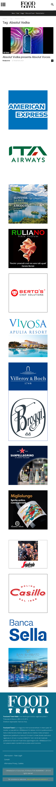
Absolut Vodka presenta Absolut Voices (26, 57)
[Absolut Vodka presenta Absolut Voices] (28, 40)
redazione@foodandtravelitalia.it (37, 779)
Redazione (6, 61)
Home (5, 18)
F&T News (6, 53)
